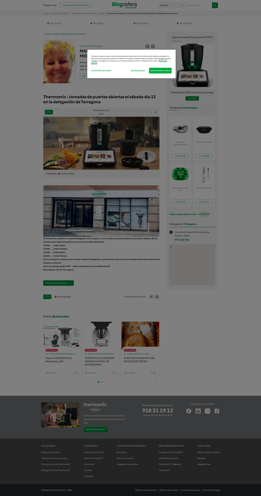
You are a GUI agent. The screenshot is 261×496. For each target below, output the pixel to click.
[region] (131, 64)
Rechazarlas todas (138, 70)
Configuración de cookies (101, 70)
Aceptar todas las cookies (160, 70)
